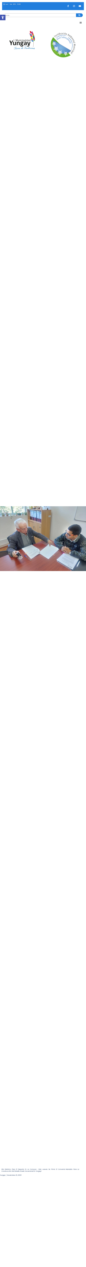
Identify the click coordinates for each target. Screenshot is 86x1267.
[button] (2, 17)
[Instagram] (74, 6)
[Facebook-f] (68, 6)
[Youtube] (80, 6)
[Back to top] (81, 1262)
